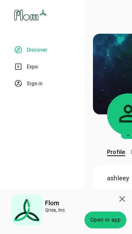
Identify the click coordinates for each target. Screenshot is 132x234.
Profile (116, 152)
